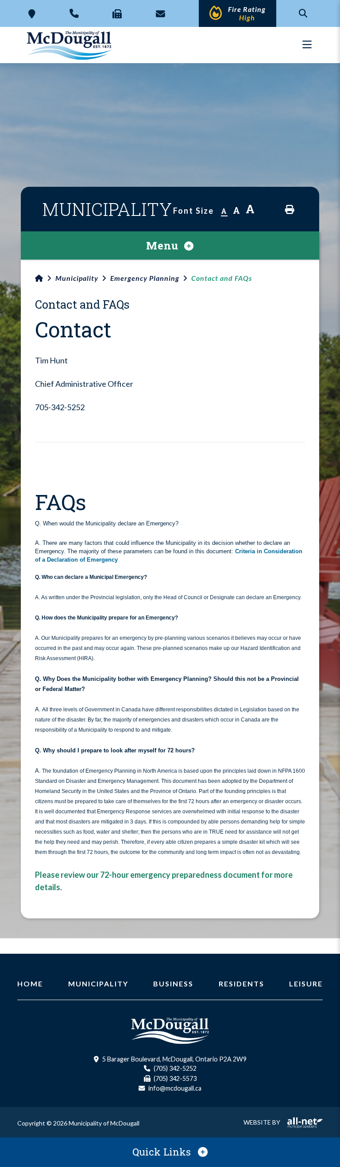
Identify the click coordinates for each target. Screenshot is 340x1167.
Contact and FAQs (221, 278)
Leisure (306, 983)
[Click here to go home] (45, 278)
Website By (261, 1122)
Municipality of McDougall (70, 45)
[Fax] (117, 13)
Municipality (76, 278)
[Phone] (74, 13)
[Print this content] (290, 209)
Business (173, 983)
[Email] (160, 13)
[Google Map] (31, 13)
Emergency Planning (144, 278)
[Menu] (307, 44)
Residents (241, 983)
